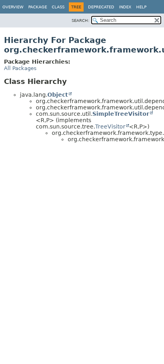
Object (57, 94)
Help (141, 7)
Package (37, 7)
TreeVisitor (110, 126)
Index (125, 7)
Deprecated (101, 7)
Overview (12, 7)
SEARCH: (80, 20)
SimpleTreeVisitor (120, 114)
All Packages (20, 68)
